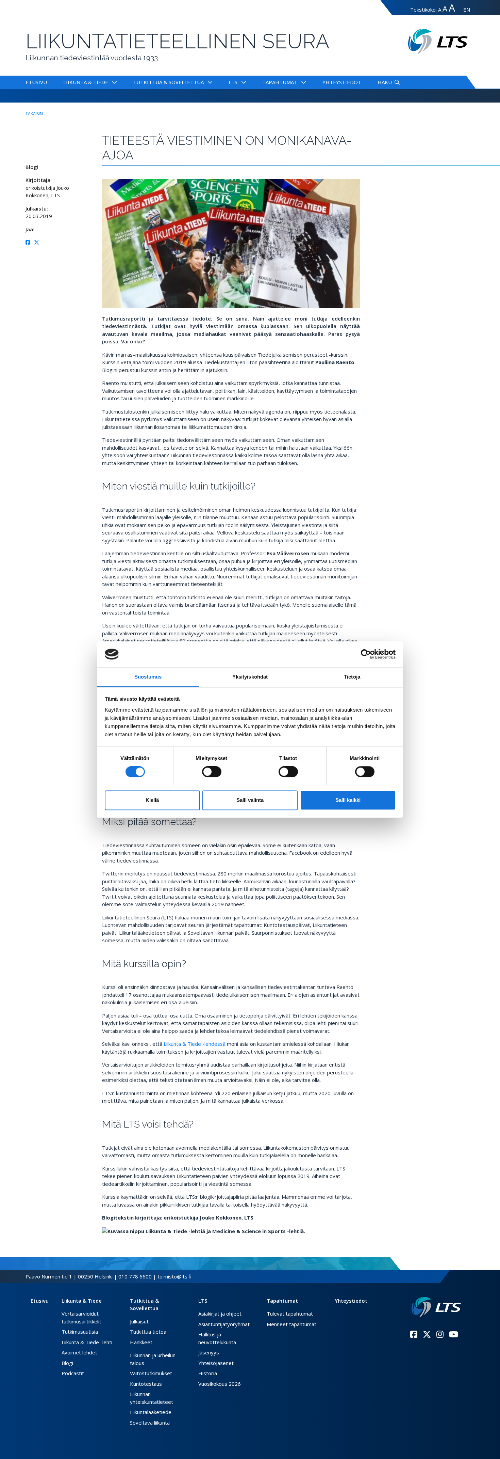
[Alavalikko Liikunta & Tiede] (113, 82)
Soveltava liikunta (150, 1422)
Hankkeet (141, 1342)
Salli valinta (250, 800)
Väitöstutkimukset (151, 1373)
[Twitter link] (427, 1334)
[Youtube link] (453, 1334)
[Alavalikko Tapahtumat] (302, 82)
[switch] (211, 771)
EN (466, 9)
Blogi (67, 1363)
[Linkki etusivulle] (436, 1307)
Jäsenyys (208, 1352)
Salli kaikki (348, 800)
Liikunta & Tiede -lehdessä (194, 1043)
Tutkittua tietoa (148, 1331)
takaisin (34, 114)
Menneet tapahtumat (291, 1324)
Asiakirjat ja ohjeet (219, 1313)
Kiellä (152, 800)
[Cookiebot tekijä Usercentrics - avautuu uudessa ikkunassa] (366, 654)
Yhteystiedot (341, 82)
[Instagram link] (440, 1334)
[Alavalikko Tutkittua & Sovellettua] (208, 82)
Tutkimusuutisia (80, 1331)
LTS (233, 82)
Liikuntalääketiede (150, 1412)
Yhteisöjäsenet (216, 1363)
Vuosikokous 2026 (219, 1383)
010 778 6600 (135, 1276)
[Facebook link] (413, 1334)
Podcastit (73, 1373)
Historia (207, 1373)
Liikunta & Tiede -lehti (87, 1342)
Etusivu (36, 82)
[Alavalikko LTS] (242, 82)
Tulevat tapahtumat (290, 1313)
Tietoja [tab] (352, 677)
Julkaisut (139, 1321)
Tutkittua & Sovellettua (168, 82)
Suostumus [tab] (148, 677)
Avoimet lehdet (79, 1352)
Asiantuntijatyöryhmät (224, 1324)
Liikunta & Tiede (85, 82)
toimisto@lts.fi (174, 1276)
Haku (385, 82)
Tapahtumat (279, 82)
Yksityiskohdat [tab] (250, 677)
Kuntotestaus (146, 1383)
